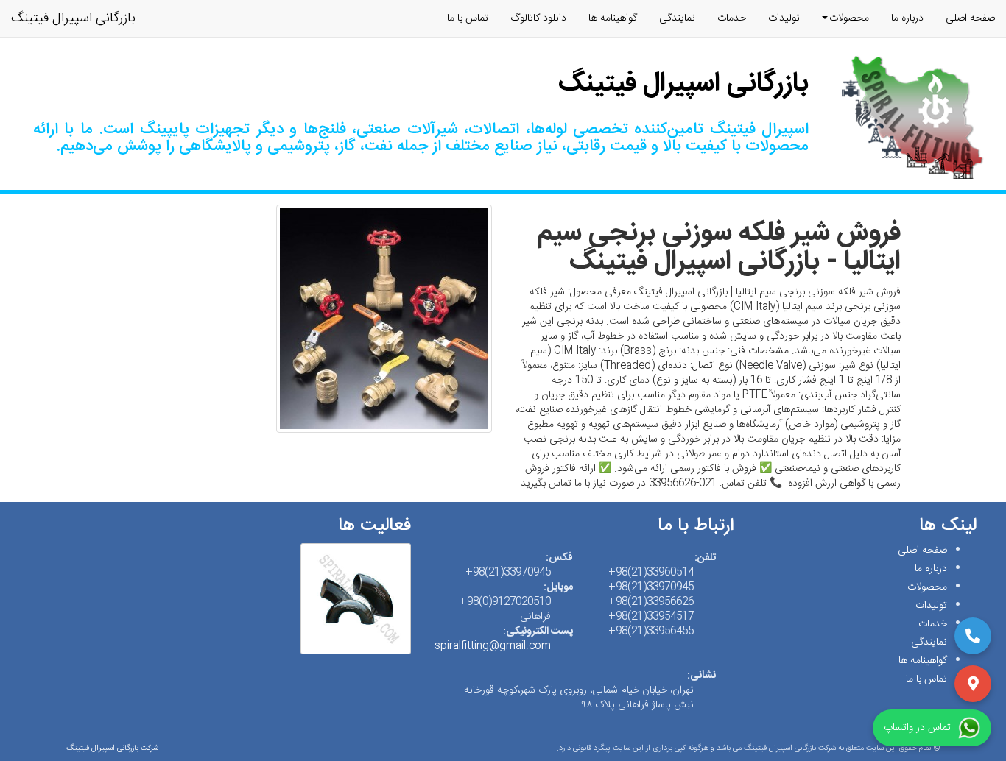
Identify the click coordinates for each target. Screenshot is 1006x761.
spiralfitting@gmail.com (493, 646)
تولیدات (784, 18)
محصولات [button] (849, 18)
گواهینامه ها (612, 18)
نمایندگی (677, 18)
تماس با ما (467, 18)
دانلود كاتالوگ (538, 18)
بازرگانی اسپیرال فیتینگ (73, 18)
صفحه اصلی (970, 18)
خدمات (731, 18)
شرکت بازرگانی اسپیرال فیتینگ (112, 748)
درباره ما (907, 18)
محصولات (927, 587)
